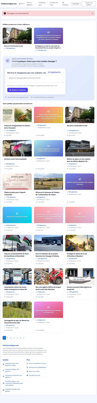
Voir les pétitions (29, 4)
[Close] (92, 13)
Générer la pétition (19, 90)
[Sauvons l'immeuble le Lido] (17, 39)
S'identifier (75, 4)
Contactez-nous (42, 4)
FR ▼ (22, 3)
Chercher (65, 5)
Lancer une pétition (88, 3)
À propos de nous (54, 4)
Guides (5, 360)
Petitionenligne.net (9, 4)
